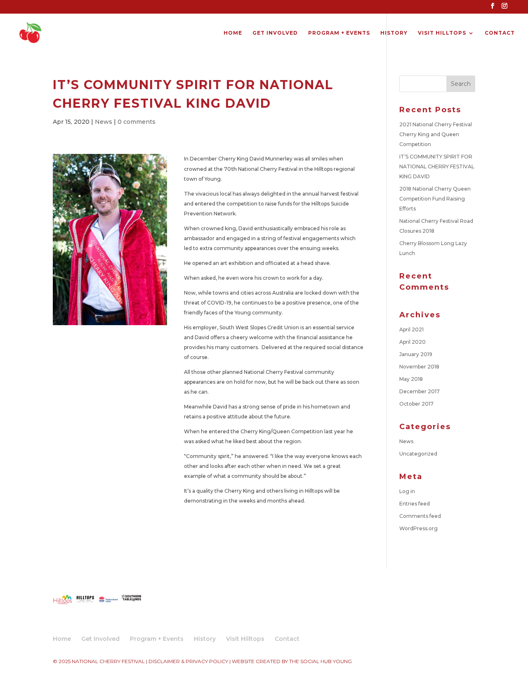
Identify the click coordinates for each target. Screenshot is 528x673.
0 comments (137, 121)
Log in (407, 491)
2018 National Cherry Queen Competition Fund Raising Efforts (435, 199)
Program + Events (339, 33)
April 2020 (412, 342)
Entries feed (414, 504)
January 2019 (415, 354)
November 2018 (419, 367)
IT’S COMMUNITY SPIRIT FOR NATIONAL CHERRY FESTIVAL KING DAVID (436, 166)
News (103, 121)
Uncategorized (418, 454)
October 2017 (416, 404)
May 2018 (411, 379)
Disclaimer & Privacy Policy (188, 661)
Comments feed (420, 516)
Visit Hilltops (442, 33)
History (394, 33)
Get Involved (275, 33)
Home (233, 33)
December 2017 (419, 391)
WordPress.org (418, 528)
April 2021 (411, 329)
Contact (500, 33)
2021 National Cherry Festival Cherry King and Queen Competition (435, 134)
